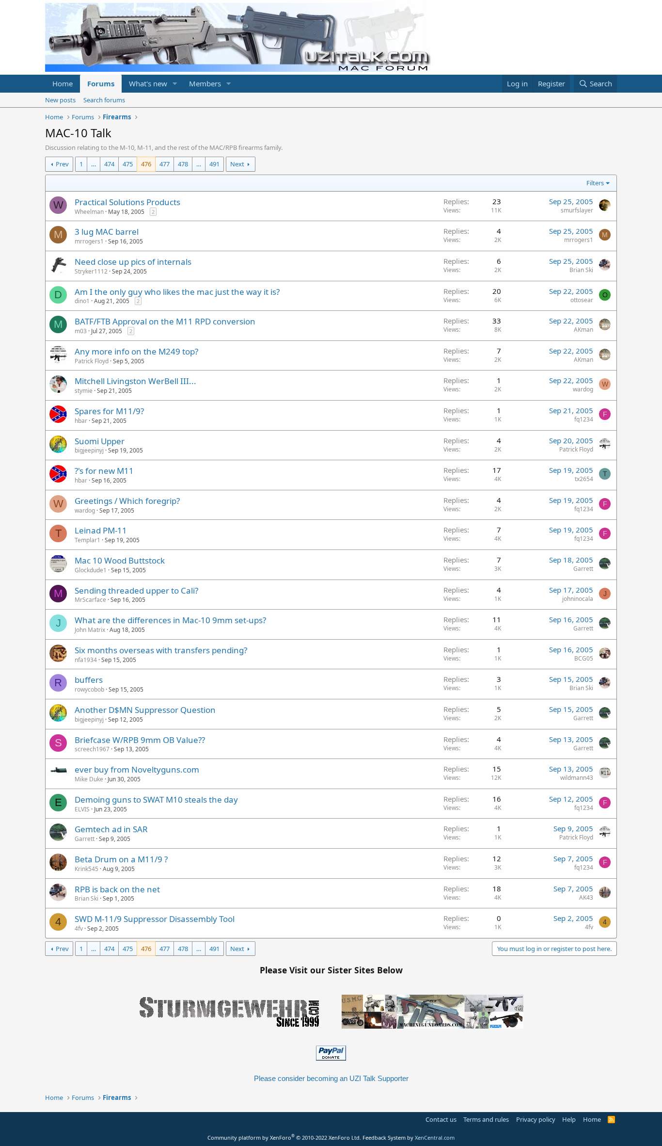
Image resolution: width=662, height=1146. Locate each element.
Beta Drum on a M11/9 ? (121, 859)
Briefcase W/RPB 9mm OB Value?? (140, 739)
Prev (62, 164)
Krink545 (86, 869)
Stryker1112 (91, 271)
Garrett (583, 569)
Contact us (441, 1119)
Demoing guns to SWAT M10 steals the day (156, 799)
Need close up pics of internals (133, 261)
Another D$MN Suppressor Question (145, 709)
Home (62, 83)
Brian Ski (581, 270)
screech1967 (92, 749)
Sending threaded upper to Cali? (136, 590)
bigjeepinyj (89, 450)
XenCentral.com (435, 1137)
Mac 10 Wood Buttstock (120, 560)
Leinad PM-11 (101, 530)
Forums (100, 83)
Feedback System (384, 1137)
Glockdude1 (91, 570)
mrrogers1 (89, 241)
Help (569, 1119)
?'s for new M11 (104, 470)
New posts (60, 100)
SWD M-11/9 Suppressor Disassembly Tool (155, 918)
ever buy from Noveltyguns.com (137, 769)
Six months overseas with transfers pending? (161, 650)
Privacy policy (535, 1119)
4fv (79, 928)
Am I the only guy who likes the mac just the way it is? (177, 291)
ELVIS (82, 809)
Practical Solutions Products (127, 202)
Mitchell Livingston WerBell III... (135, 381)
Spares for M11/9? (109, 411)
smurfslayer (577, 210)
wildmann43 (576, 778)
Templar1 (87, 540)
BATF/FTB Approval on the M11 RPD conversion (165, 321)
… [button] (93, 164)
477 (164, 164)
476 (146, 164)
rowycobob (89, 689)
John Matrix (90, 630)
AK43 (586, 897)
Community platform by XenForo (284, 1137)
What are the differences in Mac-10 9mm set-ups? (170, 620)
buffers (89, 679)
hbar (81, 421)
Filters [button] (595, 182)
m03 (81, 331)
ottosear (581, 300)
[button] (175, 84)
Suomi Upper (100, 441)
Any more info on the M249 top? (136, 351)
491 (214, 164)
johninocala (577, 599)
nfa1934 (86, 660)
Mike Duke (89, 779)
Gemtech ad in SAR (111, 829)
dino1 (82, 301)
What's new (148, 83)
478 (183, 164)
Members (205, 83)
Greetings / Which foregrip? (127, 500)
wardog (583, 389)
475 (128, 164)
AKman (583, 329)
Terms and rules (486, 1119)
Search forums (104, 100)
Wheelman (89, 212)
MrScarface (90, 600)
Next (237, 164)
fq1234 (583, 419)
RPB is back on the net (117, 889)
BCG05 (583, 658)
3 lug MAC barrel (107, 231)
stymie (84, 391)
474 (109, 164)
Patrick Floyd (92, 361)
